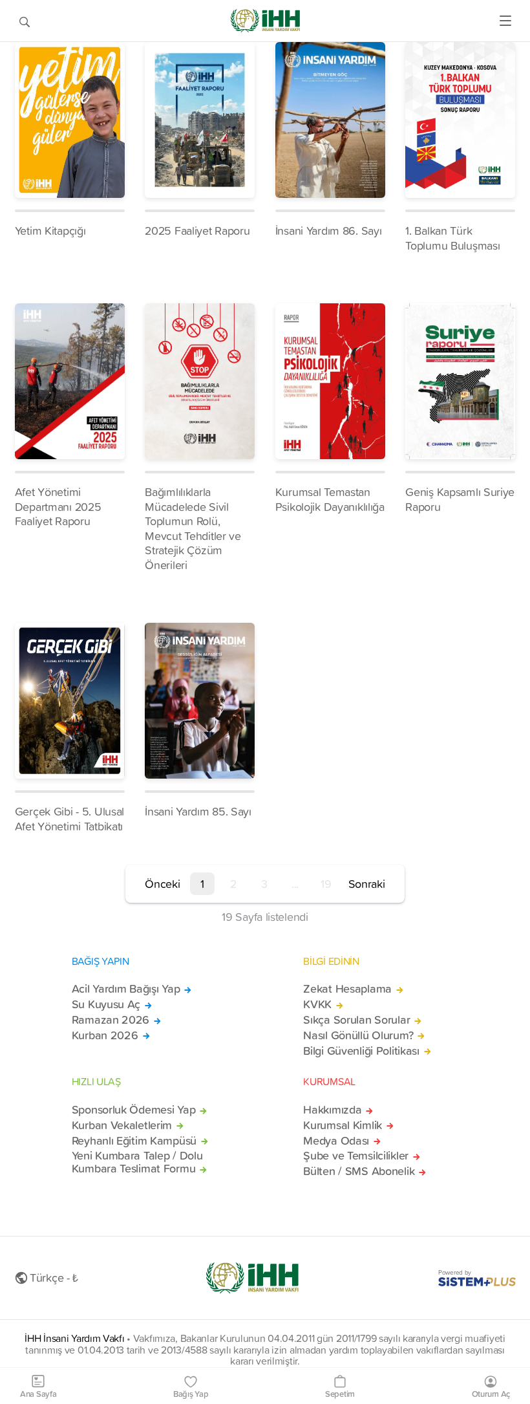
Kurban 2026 (105, 1035)
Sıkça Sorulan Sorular (356, 1019)
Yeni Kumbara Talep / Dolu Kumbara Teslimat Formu (137, 1162)
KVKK (317, 1004)
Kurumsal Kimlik (342, 1125)
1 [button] (202, 884)
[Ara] (24, 20)
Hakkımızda (332, 1109)
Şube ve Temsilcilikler (355, 1155)
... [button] (295, 884)
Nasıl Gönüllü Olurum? (358, 1035)
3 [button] (264, 884)
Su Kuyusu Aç (106, 1004)
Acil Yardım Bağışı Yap (126, 988)
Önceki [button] (162, 884)
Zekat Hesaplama (347, 988)
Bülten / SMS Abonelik (358, 1171)
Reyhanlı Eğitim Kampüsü (134, 1140)
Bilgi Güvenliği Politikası (361, 1050)
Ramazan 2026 (111, 1019)
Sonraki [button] (366, 884)
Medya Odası (336, 1140)
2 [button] (233, 884)
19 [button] (326, 884)
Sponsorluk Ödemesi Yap (134, 1109)
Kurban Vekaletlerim (122, 1125)
